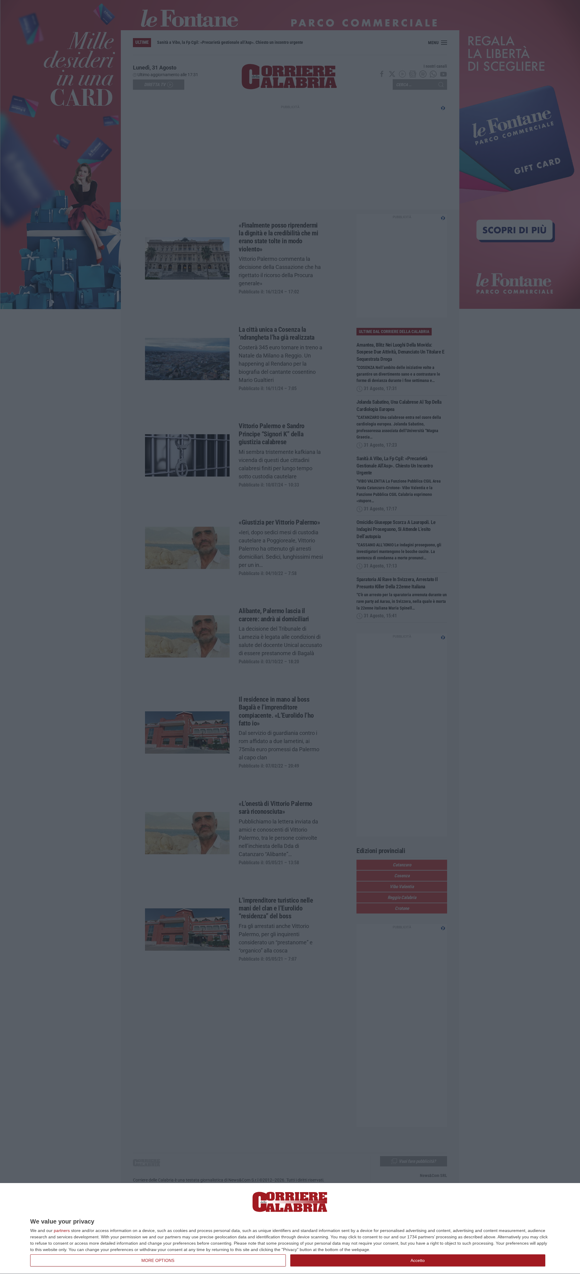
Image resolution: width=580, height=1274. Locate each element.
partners (62, 1230)
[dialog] (290, 1228)
